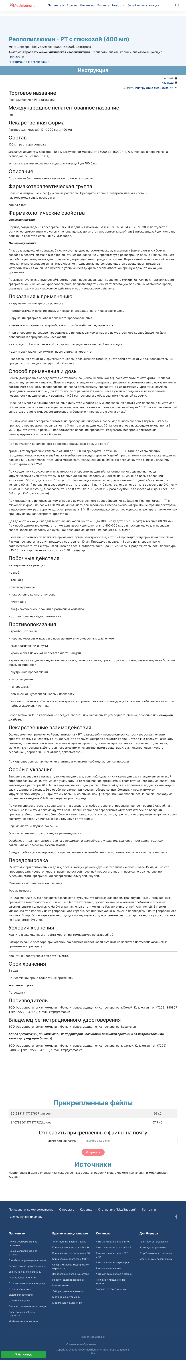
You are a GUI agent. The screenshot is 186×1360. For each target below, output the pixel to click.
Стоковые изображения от (83, 1344)
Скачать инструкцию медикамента (148, 88)
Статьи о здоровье (20, 1300)
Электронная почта (62, 1141)
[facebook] (176, 1217)
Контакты (149, 1209)
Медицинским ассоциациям (156, 1258)
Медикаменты (60, 1285)
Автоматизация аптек (108, 1268)
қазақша (168, 82)
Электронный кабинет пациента (22, 1314)
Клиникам (87, 5)
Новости (118, 5)
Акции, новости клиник (22, 1277)
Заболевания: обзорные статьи (70, 1273)
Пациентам (56, 5)
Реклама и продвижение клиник (110, 1281)
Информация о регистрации (29, 62)
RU (177, 5)
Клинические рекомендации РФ (71, 1253)
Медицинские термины (66, 1296)
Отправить (93, 1152)
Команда (86, 1209)
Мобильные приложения (23, 1321)
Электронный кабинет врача (69, 1241)
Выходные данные (93, 1336)
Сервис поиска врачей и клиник (27, 1266)
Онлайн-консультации (143, 5)
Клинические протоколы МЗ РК (70, 1247)
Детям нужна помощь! (26, 1217)
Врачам (72, 5)
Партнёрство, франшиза (154, 1241)
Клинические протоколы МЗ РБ (71, 1258)
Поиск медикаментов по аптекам (23, 1252)
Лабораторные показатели (68, 1291)
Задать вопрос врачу (21, 1294)
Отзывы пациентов (20, 1289)
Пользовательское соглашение (31, 1209)
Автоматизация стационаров (113, 1262)
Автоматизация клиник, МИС (113, 1241)
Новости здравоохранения (68, 1279)
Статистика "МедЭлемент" (117, 1209)
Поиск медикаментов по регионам (23, 1243)
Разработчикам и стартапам (156, 1253)
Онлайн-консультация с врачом (27, 1260)
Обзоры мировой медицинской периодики (70, 1266)
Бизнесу (103, 5)
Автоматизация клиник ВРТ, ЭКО (112, 1255)
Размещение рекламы (153, 1247)
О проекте (66, 1209)
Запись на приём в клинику (25, 1271)
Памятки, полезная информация (27, 1306)
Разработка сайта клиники (111, 1289)
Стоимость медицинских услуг (27, 1283)
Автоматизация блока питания (114, 1273)
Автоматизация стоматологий (113, 1247)
